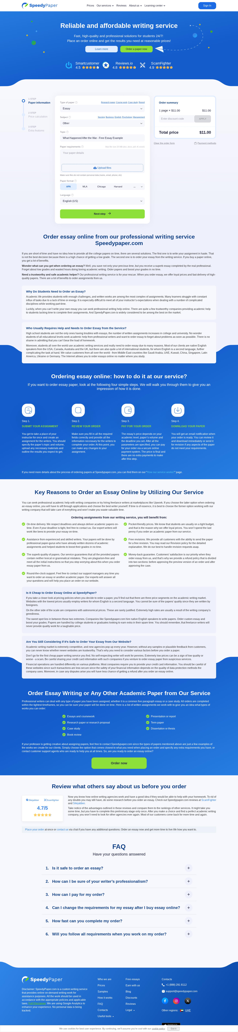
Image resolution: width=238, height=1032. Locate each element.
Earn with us (133, 985)
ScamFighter (208, 800)
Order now (119, 763)
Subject (64, 117)
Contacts (103, 1010)
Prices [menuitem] (90, 5)
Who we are (104, 979)
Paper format (67, 181)
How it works (105, 997)
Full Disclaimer (37, 1003)
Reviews (131, 1004)
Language (65, 195)
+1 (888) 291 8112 (176, 984)
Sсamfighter (53, 800)
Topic (62, 132)
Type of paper (67, 102)
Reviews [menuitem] (121, 5)
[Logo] (39, 6)
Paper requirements (70, 146)
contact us (62, 829)
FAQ (100, 1004)
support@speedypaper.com (181, 991)
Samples (103, 991)
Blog (128, 991)
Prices (101, 985)
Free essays (133, 979)
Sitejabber (34, 800)
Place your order (34, 829)
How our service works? (161, 472)
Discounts (131, 997)
